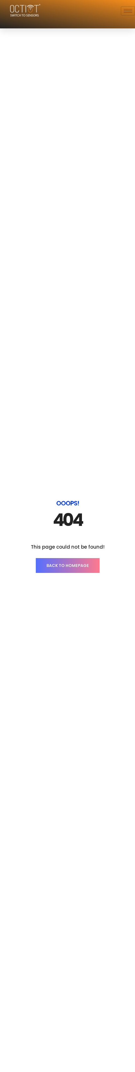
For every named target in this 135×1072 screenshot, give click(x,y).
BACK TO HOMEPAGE (67, 565)
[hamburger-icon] (128, 10)
